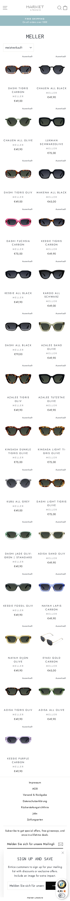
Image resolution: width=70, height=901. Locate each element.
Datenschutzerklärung (35, 801)
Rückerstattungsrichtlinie (35, 807)
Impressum (35, 782)
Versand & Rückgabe (35, 795)
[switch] (61, 896)
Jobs (35, 813)
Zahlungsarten (35, 819)
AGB (35, 788)
